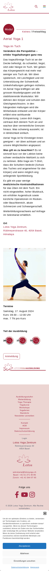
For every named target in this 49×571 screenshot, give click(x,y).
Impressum (34, 567)
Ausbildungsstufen (24, 397)
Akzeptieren (24, 546)
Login (24, 438)
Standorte (24, 413)
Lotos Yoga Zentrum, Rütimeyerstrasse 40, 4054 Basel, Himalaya (22, 231)
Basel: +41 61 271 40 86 (24, 475)
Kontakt (24, 423)
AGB (24, 426)
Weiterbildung (24, 399)
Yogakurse (24, 405)
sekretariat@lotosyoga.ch (24, 472)
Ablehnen (24, 553)
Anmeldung (11, 356)
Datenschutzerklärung (20, 567)
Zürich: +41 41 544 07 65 (24, 477)
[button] (45, 513)
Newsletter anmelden (24, 416)
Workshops (24, 407)
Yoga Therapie (24, 402)
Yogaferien (25, 410)
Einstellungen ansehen (24, 561)
